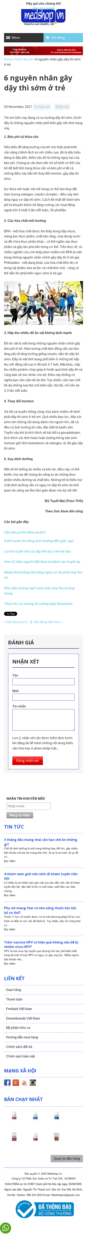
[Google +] (16, 1083)
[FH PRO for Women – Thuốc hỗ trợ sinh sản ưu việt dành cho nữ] (14, 1119)
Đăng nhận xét (27, 760)
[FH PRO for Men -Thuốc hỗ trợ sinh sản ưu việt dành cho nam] (35, 1119)
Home (8, 59)
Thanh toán (14, 999)
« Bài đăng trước (16, 622)
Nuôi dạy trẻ (24, 59)
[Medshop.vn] (43, 17)
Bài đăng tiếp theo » (48, 622)
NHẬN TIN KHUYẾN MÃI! (25, 798)
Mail (15, 691)
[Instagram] (33, 1083)
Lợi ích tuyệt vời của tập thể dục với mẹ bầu (37, 551)
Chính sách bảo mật (20, 1056)
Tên (15, 675)
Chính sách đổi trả (19, 1047)
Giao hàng (13, 990)
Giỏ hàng (58, 37)
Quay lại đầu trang (67, 1158)
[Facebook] (7, 1083)
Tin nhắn (19, 706)
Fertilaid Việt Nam (19, 1009)
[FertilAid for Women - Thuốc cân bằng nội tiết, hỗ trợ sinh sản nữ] (14, 1140)
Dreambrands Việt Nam (23, 1018)
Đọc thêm (9, 861)
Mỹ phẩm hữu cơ (18, 1027)
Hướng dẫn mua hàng (22, 1037)
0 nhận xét (42, 106)
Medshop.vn (54, 1173)
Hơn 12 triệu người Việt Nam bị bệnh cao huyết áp (42, 561)
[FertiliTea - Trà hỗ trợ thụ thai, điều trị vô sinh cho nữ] (57, 1140)
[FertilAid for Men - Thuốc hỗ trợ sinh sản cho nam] (57, 1119)
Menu (16, 37)
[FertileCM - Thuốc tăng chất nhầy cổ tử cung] (35, 1140)
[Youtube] (24, 1083)
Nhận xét (62, 106)
